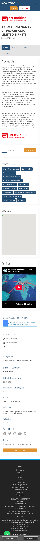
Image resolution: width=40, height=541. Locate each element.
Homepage (20, 470)
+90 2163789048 (11, 339)
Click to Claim (20, 450)
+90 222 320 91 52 (21, 525)
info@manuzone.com (20, 531)
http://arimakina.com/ (10, 423)
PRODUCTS (15, 47)
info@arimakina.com (13, 347)
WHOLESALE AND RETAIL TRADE (20, 511)
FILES (25, 47)
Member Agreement (20, 485)
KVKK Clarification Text (20, 487)
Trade (20, 477)
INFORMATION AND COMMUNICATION (20, 514)
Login (14, 8)
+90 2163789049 (11, 343)
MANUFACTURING (20, 504)
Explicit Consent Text (20, 490)
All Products (30, 150)
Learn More (30, 538)
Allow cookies (10, 538)
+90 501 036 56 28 (23, 529)
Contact (20, 480)
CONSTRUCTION (20, 509)
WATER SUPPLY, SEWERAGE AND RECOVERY (20, 506)
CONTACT (6, 53)
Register (20, 492)
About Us (20, 472)
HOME (5, 47)
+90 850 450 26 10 (21, 527)
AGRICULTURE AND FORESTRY (20, 499)
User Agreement (20, 482)
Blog (20, 475)
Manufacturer (8, 372)
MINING (20, 501)
